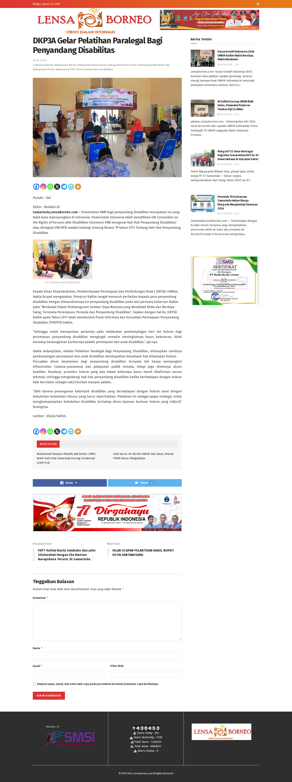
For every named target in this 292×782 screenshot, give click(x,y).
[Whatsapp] (50, 187)
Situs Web (117, 666)
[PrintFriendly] (71, 187)
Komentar (40, 598)
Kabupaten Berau (65, 64)
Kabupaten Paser (43, 69)
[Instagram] (43, 187)
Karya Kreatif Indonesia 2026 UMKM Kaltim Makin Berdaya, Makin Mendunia (236, 55)
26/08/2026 (225, 64)
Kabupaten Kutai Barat (91, 64)
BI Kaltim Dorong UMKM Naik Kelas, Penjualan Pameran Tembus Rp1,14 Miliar (235, 105)
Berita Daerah (44, 64)
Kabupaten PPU (65, 69)
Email (38, 666)
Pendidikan (106, 69)
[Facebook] (36, 187)
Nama (38, 648)
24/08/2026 (225, 164)
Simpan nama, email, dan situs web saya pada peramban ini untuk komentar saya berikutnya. (98, 684)
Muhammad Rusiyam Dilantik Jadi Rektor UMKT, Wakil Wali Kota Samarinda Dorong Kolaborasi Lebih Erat (66, 458)
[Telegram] (64, 187)
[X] (57, 187)
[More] (78, 187)
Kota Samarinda (87, 69)
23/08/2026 (225, 213)
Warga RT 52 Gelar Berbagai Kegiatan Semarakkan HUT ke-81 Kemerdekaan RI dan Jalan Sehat (238, 155)
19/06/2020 (39, 60)
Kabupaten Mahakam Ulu (154, 64)
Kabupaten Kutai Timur (122, 64)
